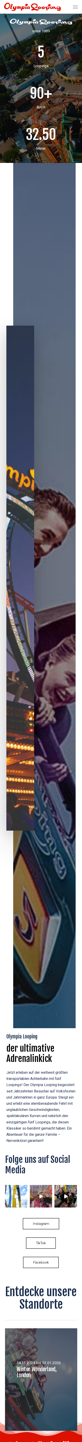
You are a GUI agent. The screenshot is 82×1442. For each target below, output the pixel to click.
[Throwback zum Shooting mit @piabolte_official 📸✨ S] (41, 1196)
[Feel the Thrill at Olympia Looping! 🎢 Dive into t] (16, 1196)
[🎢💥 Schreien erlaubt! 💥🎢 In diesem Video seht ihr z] (65, 1196)
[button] (75, 7)
